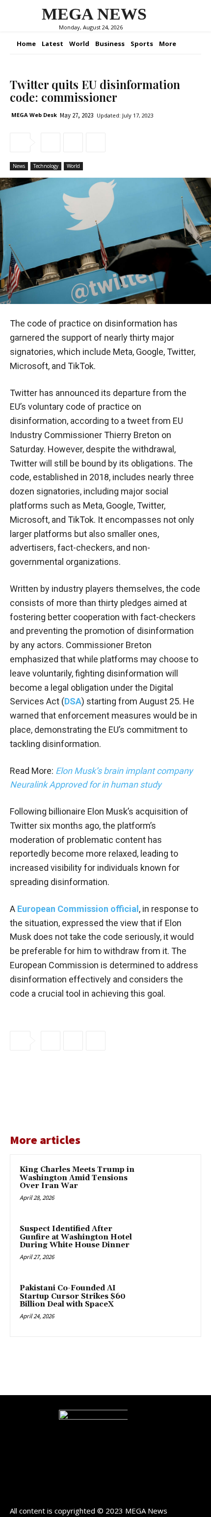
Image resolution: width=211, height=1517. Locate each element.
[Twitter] (73, 142)
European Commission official (78, 909)
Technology (45, 166)
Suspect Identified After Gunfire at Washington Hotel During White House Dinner (76, 1237)
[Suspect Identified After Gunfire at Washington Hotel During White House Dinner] (169, 1245)
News (19, 166)
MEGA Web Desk (34, 114)
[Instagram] (105, 1493)
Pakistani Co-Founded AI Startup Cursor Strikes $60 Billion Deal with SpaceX (73, 1296)
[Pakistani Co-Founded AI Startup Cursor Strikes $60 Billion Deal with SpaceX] (169, 1305)
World (73, 166)
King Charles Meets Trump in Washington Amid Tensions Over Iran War (77, 1177)
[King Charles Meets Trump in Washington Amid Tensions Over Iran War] (169, 1186)
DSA (72, 701)
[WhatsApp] (96, 142)
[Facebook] (50, 142)
